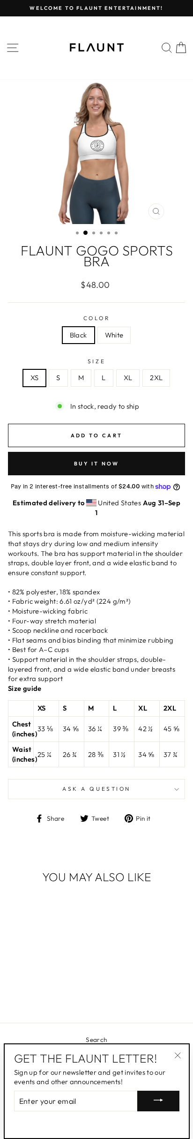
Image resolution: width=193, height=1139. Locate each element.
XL (128, 377)
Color (96, 318)
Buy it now (96, 463)
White (114, 334)
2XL (156, 377)
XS (34, 377)
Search (96, 1039)
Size (96, 361)
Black (78, 334)
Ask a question (96, 788)
